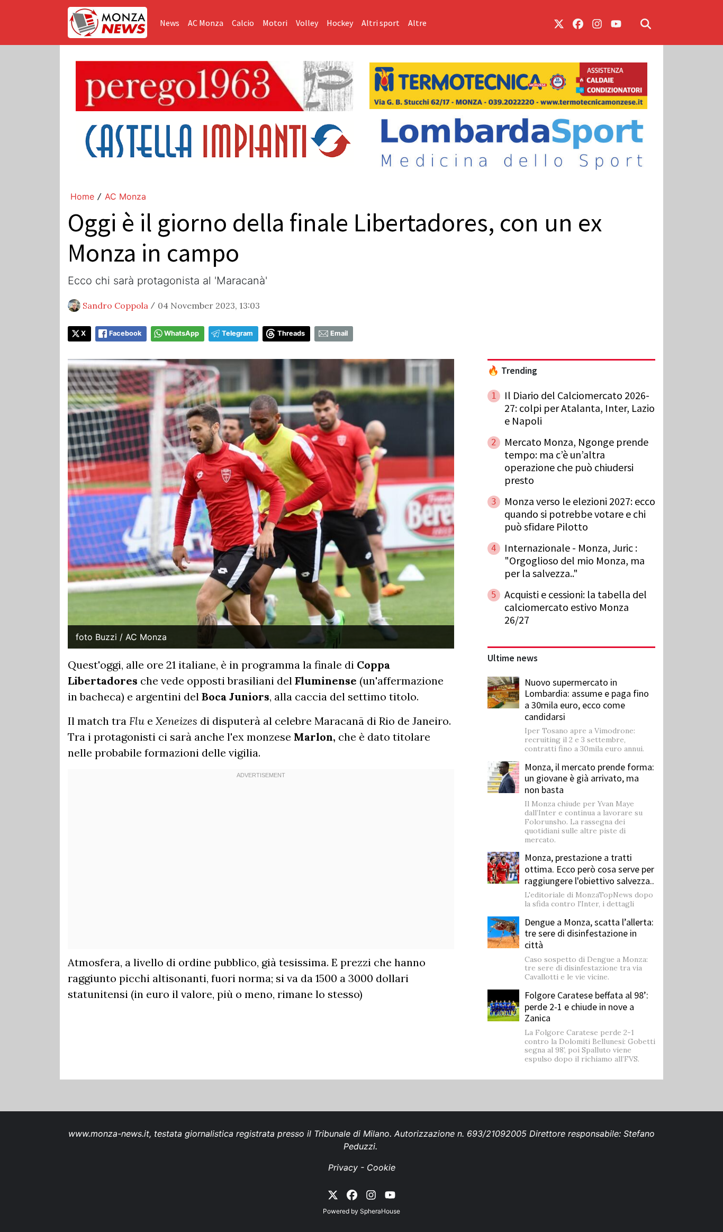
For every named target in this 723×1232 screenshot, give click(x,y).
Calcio (243, 22)
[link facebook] (578, 23)
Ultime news (512, 658)
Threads (291, 333)
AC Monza (205, 22)
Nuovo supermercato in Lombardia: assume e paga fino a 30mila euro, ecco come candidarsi (587, 699)
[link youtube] (616, 23)
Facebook (125, 333)
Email (339, 333)
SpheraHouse (380, 1211)
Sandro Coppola (115, 305)
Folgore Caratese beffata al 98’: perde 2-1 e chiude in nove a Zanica (586, 1006)
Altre (417, 22)
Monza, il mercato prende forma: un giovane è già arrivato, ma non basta (589, 778)
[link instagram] (597, 23)
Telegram (237, 333)
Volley (307, 22)
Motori (275, 22)
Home (82, 196)
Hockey (340, 22)
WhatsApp (181, 333)
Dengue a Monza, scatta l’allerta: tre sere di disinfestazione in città (589, 933)
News (169, 22)
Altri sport (381, 22)
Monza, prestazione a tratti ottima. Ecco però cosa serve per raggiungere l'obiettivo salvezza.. (589, 868)
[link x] (558, 23)
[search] (645, 23)
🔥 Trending (512, 370)
